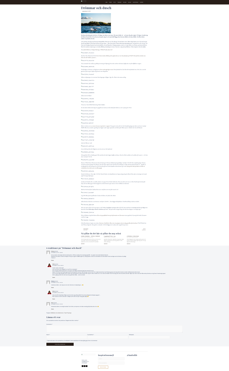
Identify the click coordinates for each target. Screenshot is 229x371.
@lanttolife (132, 355)
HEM (106, 2)
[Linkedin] (86, 366)
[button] (146, 2)
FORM (110, 2)
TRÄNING (119, 2)
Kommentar (49, 324)
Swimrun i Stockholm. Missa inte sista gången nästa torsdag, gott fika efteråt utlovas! (118, 223)
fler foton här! (109, 49)
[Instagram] (84, 366)
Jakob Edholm (86, 49)
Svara (52, 260)
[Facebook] (82, 366)
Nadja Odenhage (96, 49)
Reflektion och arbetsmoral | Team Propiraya (61, 313)
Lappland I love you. (110, 236)
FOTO (114, 2)
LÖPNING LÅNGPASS (133, 236)
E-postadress (90, 334)
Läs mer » (83, 243)
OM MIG (124, 2)
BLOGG (129, 2)
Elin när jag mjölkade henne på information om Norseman (110, 215)
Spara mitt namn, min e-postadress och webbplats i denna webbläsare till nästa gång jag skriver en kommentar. (72, 340)
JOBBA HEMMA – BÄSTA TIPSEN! (90, 236)
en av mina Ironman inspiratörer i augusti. (100, 126)
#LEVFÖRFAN (135, 2)
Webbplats (131, 334)
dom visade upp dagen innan (106, 69)
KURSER (141, 2)
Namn (48, 334)
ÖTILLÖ (102, 49)
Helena (53, 281)
